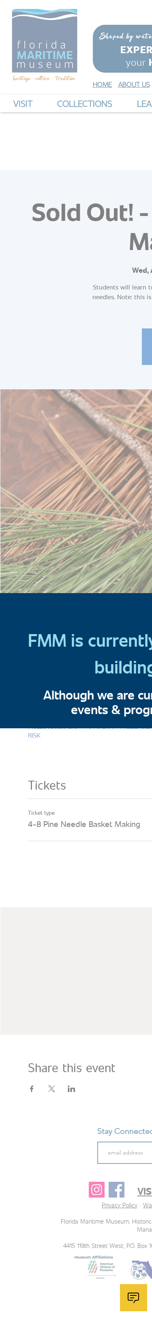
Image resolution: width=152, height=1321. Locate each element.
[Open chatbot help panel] (134, 1298)
